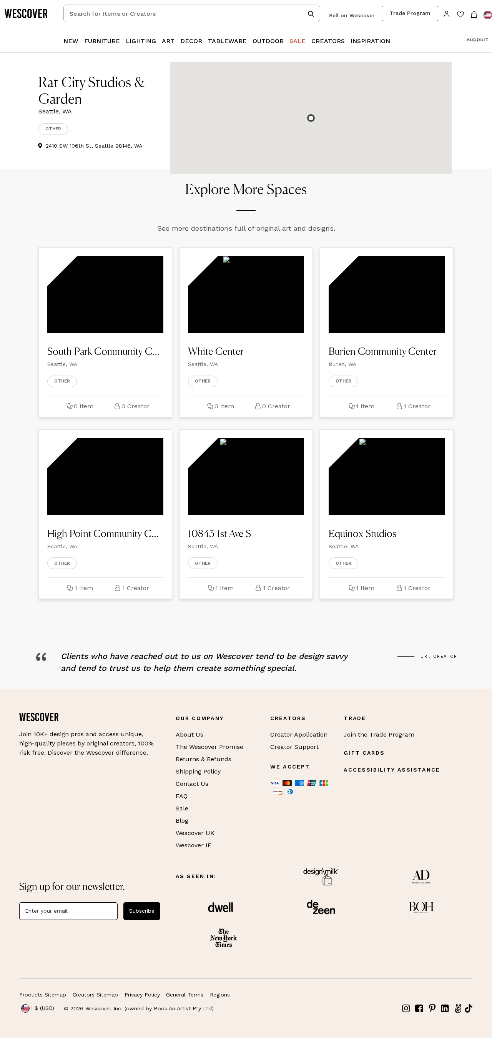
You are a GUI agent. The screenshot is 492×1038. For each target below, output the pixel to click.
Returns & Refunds (203, 759)
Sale (182, 808)
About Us (189, 734)
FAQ (182, 796)
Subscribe (142, 911)
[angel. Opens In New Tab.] (457, 1008)
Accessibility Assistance (392, 770)
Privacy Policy (142, 994)
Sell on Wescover (352, 15)
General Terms (184, 994)
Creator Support (294, 746)
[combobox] (191, 13)
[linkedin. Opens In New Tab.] (445, 1008)
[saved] (460, 15)
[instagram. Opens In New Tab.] (406, 1008)
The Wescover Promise (209, 746)
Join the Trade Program (379, 734)
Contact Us (192, 783)
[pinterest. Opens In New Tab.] (432, 1008)
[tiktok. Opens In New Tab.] (468, 1008)
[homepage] (29, 13)
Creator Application (298, 734)
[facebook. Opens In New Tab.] (419, 1008)
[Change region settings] (488, 15)
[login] (447, 13)
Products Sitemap (42, 994)
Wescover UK (195, 833)
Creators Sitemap (95, 994)
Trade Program (410, 13)
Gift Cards (364, 753)
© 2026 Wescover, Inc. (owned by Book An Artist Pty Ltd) (139, 1008)
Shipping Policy (198, 771)
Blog (182, 820)
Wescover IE (193, 845)
